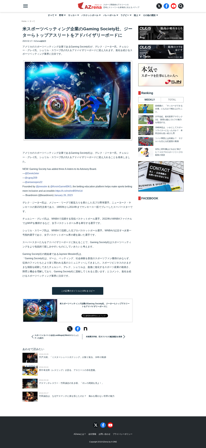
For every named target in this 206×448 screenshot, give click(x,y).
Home (24, 21)
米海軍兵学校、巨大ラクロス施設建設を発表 (104, 337)
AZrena (89, 6)
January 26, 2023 (63, 195)
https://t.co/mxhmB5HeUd (68, 191)
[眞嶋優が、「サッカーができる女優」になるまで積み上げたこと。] (145, 108)
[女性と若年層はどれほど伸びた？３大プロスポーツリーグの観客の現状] (145, 152)
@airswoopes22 (33, 182)
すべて (51, 15)
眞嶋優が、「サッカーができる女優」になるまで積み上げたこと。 (169, 109)
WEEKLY (149, 99)
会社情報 (92, 434)
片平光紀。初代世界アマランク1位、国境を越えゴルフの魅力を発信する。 (169, 119)
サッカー (72, 15)
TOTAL (172, 99)
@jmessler (41, 186)
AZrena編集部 (40, 41)
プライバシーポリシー (122, 434)
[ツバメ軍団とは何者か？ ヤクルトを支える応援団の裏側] (145, 141)
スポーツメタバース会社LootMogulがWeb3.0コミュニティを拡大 (57, 336)
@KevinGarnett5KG (60, 186)
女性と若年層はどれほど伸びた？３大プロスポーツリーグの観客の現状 (169, 152)
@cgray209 (31, 177)
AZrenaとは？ (80, 434)
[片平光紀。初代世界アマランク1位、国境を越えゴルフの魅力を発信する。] (145, 119)
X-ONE (114, 442)
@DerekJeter (32, 173)
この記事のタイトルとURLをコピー (77, 291)
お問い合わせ (104, 434)
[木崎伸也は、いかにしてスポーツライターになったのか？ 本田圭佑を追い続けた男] (145, 130)
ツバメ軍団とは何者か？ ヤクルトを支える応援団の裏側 (169, 139)
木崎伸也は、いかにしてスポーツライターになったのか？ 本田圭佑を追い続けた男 (169, 130)
